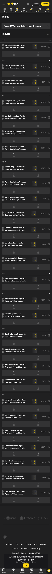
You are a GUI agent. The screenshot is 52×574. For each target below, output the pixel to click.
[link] (12, 3)
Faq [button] (35, 544)
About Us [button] (43, 544)
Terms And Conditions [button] (19, 549)
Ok (26, 565)
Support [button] (28, 544)
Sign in (36, 4)
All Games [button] (9, 544)
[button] (26, 40)
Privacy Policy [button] (35, 549)
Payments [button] (19, 544)
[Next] (47, 518)
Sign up (45, 4)
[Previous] (4, 518)
